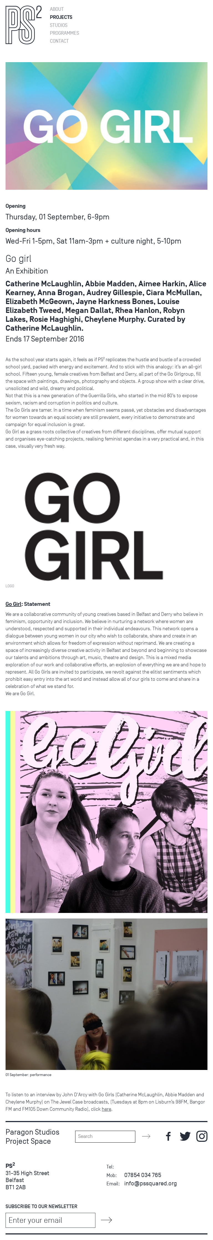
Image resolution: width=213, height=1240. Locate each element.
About (57, 9)
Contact (59, 41)
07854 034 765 (142, 1174)
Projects (61, 17)
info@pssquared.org (150, 1183)
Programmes (64, 33)
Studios (58, 25)
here (106, 1109)
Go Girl (13, 604)
